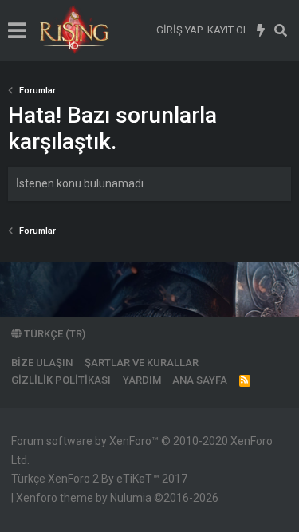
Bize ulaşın (42, 362)
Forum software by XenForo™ (142, 451)
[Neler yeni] (261, 30)
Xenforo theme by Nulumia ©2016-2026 (117, 497)
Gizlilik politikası (61, 380)
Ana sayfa (199, 380)
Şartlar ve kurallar (142, 362)
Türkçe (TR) (53, 334)
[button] (17, 30)
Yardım (142, 380)
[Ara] (281, 30)
